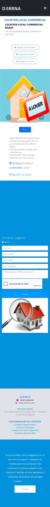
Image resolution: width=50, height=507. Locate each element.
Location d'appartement (25, 424)
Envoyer (25, 294)
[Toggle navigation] (45, 8)
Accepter (25, 489)
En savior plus (29, 481)
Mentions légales (25, 409)
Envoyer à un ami (26, 61)
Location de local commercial (25, 430)
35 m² (25, 130)
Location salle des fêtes (25, 433)
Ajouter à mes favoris (26, 47)
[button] (8, 117)
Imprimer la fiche (26, 54)
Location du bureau (25, 427)
